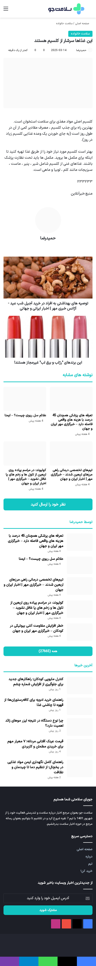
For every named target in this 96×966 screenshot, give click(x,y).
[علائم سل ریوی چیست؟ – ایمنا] (24, 399)
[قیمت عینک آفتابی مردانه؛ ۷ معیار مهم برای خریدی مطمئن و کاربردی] (80, 747)
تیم (90, 863)
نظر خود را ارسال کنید (48, 504)
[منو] (5, 10)
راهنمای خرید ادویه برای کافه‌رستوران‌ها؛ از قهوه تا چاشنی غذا (33, 702)
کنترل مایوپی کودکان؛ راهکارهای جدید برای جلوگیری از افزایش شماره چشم (36, 682)
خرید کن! (87, 871)
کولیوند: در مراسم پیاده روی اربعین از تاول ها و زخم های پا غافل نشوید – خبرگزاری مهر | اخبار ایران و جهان (26, 477)
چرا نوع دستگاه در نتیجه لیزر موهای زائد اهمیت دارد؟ (34, 723)
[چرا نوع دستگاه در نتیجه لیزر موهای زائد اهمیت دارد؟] (80, 727)
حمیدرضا (81, 50)
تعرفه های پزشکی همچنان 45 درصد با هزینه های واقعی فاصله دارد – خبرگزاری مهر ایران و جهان (72, 422)
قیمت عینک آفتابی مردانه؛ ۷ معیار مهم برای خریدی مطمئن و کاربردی (35, 744)
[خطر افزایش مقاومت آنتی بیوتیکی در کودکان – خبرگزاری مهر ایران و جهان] (80, 632)
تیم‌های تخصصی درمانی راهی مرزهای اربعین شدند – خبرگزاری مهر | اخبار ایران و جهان (72, 474)
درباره (89, 856)
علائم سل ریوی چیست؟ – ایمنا (25, 415)
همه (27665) (48, 651)
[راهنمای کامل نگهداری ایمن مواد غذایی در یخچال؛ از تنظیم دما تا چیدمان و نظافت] (80, 768)
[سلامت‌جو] (65, 8)
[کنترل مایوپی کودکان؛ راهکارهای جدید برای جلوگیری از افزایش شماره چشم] (80, 685)
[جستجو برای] (90, 10)
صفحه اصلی (82, 23)
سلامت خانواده (64, 23)
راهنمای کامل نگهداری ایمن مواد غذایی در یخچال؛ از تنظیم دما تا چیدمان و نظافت (35, 767)
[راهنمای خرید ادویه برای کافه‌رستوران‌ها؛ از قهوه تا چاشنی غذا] (80, 706)
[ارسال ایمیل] (74, 50)
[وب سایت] (48, 246)
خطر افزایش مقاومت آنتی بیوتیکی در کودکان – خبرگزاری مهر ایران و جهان (36, 628)
